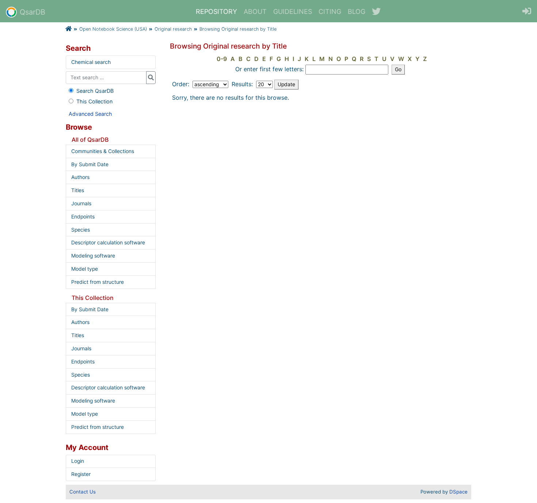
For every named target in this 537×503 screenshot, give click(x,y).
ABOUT (255, 11)
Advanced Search (90, 114)
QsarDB (32, 12)
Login (77, 461)
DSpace (458, 492)
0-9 (222, 58)
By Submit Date (89, 164)
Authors (80, 177)
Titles (77, 190)
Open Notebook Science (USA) (113, 29)
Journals (81, 203)
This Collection (94, 101)
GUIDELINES (292, 11)
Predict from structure (97, 282)
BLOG (356, 11)
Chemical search (91, 62)
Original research (173, 29)
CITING (330, 11)
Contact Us (82, 492)
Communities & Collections (102, 151)
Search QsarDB (95, 91)
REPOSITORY (216, 11)
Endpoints (83, 217)
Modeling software (93, 256)
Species (80, 230)
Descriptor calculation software (108, 242)
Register (81, 474)
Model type (84, 269)
